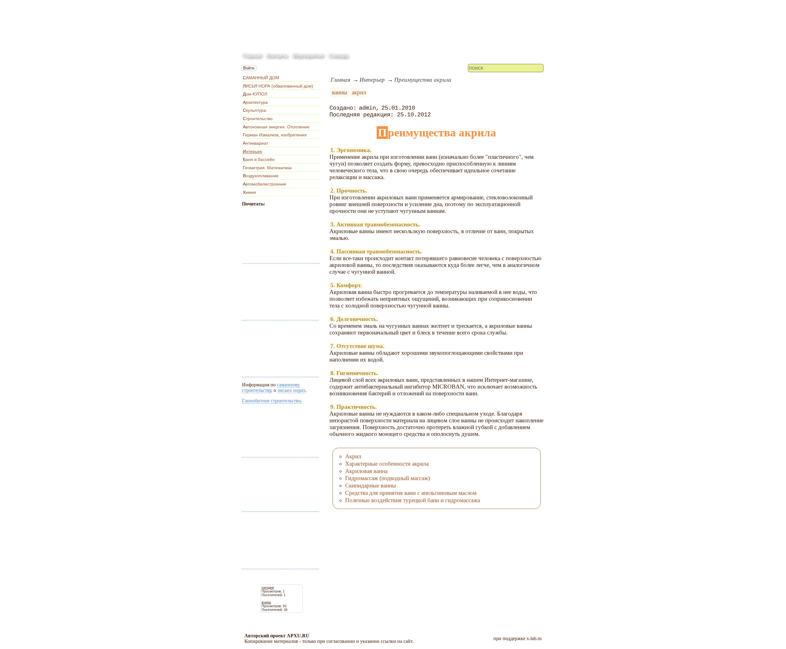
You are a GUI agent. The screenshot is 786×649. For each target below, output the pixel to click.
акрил (359, 92)
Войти (248, 68)
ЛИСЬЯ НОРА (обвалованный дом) (278, 86)
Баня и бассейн (258, 159)
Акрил (353, 456)
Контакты (277, 55)
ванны (339, 92)
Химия (249, 192)
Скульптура (254, 110)
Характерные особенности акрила (387, 463)
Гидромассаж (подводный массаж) (387, 478)
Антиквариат (255, 143)
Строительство (258, 118)
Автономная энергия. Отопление (276, 126)
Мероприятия (308, 55)
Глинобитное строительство (271, 400)
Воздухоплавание (260, 175)
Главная (252, 55)
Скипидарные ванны (370, 485)
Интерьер (252, 151)
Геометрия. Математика (267, 167)
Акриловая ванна (366, 471)
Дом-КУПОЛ (255, 94)
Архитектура (255, 102)
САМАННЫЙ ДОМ (261, 77)
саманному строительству (271, 387)
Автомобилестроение (264, 184)
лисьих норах (291, 390)
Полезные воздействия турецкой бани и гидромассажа (412, 500)
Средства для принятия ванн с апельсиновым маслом (411, 493)
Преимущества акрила (422, 79)
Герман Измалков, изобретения (275, 134)
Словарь (338, 55)
